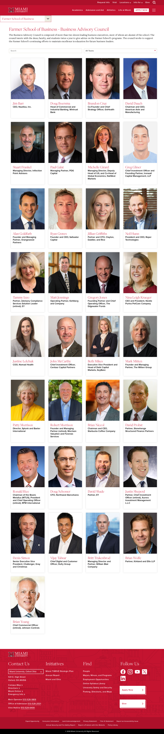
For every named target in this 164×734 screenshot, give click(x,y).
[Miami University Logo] (18, 10)
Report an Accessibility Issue (127, 721)
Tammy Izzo (21, 297)
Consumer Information (50, 721)
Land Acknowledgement (71, 721)
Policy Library (113, 725)
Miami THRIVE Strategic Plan (60, 671)
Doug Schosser (60, 491)
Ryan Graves (58, 233)
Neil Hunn (132, 233)
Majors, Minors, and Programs (97, 675)
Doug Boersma (60, 103)
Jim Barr (18, 103)
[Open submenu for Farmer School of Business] (48, 18)
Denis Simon (21, 558)
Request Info (103, 2)
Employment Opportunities (96, 679)
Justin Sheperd (135, 491)
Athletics (111, 10)
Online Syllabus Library (94, 683)
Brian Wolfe (133, 558)
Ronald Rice (21, 491)
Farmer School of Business (18, 18)
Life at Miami (124, 10)
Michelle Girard (98, 167)
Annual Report (53, 675)
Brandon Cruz (97, 103)
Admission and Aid (95, 10)
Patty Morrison (23, 425)
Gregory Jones (97, 297)
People (86, 671)
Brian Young (21, 621)
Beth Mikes (95, 361)
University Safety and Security (97, 687)
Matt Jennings (59, 297)
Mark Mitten (133, 361)
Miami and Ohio (53, 679)
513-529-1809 (29, 699)
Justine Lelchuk (23, 361)
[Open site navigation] (154, 10)
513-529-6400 (28, 707)
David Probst (133, 425)
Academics (77, 10)
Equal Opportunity (32, 721)
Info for (137, 2)
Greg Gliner (133, 167)
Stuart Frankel (22, 167)
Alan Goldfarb (22, 233)
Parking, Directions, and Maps (97, 691)
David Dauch (133, 103)
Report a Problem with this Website (91, 725)
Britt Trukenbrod (99, 558)
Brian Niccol (96, 425)
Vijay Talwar (58, 558)
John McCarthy (60, 361)
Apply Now (141, 10)
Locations (124, 2)
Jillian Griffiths (97, 233)
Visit (114, 2)
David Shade (96, 491)
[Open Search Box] (154, 2)
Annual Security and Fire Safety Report (60, 725)
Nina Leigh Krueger (138, 297)
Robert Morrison (61, 425)
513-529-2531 (34, 703)
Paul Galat (57, 167)
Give (147, 2)
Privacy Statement (90, 721)
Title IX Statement (107, 721)
